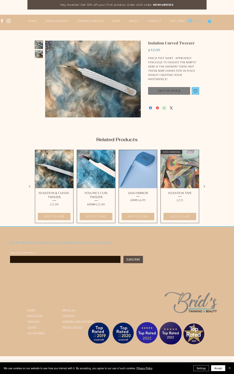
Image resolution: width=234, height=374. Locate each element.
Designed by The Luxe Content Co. (115, 361)
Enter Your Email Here (22, 252)
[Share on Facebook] (150, 108)
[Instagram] (8, 21)
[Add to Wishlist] (195, 91)
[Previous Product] (29, 186)
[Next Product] (204, 186)
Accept (218, 368)
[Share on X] (171, 108)
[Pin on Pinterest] (157, 108)
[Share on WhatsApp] (164, 108)
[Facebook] (189, 361)
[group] (117, 186)
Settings (201, 368)
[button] (209, 20)
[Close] (229, 368)
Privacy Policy (144, 368)
